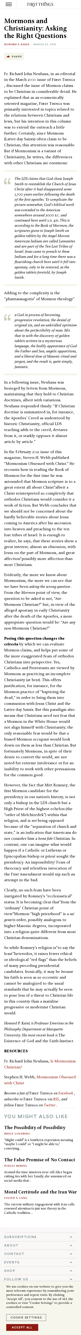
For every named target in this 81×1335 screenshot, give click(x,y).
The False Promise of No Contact (39, 1160)
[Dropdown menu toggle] (40, 1237)
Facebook (66, 1093)
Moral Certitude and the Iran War (40, 1192)
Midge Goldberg (17, 1133)
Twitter (50, 1105)
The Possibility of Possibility (34, 1127)
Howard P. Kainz (16, 44)
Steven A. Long (16, 1197)
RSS (56, 1099)
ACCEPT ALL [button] (22, 1327)
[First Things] (40, 4)
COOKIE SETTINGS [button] (26, 1317)
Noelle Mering (15, 1165)
